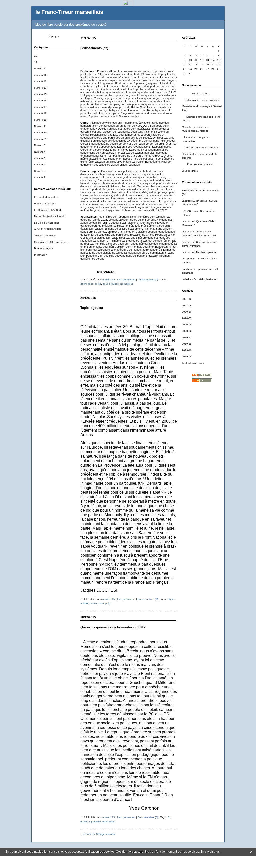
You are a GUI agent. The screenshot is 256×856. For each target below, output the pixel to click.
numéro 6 (39, 164)
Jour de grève (190, 170)
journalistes (126, 283)
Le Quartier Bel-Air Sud (47, 210)
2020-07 (187, 318)
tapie (171, 599)
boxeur (94, 603)
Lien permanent (126, 279)
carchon (186, 221)
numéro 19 (40, 119)
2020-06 (187, 324)
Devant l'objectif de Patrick (49, 216)
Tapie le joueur (92, 308)
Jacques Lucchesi (192, 200)
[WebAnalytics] (128, 5)
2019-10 (187, 350)
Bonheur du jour (43, 248)
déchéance (87, 283)
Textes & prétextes (45, 235)
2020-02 (187, 331)
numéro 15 (40, 94)
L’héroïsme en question (198, 164)
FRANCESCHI (190, 190)
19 (35, 62)
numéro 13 (40, 87)
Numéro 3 (40, 145)
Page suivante (107, 834)
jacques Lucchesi (192, 231)
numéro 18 (40, 113)
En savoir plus (210, 851)
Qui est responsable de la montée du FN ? (113, 627)
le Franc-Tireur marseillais (69, 12)
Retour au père (195, 93)
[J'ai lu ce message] (251, 852)
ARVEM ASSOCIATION (47, 229)
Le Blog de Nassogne (47, 222)
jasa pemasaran (191, 258)
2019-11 (187, 343)
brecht (84, 821)
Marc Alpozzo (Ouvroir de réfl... (52, 242)
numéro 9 (39, 177)
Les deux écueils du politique (200, 147)
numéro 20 (40, 132)
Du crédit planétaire (205, 279)
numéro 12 (40, 81)
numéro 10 (40, 75)
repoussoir (108, 821)
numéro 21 (40, 139)
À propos (54, 36)
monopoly (104, 603)
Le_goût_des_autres (46, 197)
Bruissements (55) (94, 48)
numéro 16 (40, 100)
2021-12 (187, 299)
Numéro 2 (40, 126)
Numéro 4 (40, 151)
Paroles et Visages (45, 203)
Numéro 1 (40, 68)
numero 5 (39, 158)
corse (98, 283)
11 (35, 55)
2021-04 (187, 305)
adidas (84, 603)
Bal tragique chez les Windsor (200, 100)
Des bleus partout (206, 252)
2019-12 (187, 337)
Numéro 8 (40, 171)
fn (169, 817)
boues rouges (111, 283)
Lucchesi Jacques (192, 269)
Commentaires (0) (148, 279)
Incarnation (40, 254)
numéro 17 (40, 107)
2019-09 (187, 356)
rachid (185, 279)
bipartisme (95, 821)
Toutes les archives (193, 363)
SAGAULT (188, 211)
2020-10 (187, 311)
